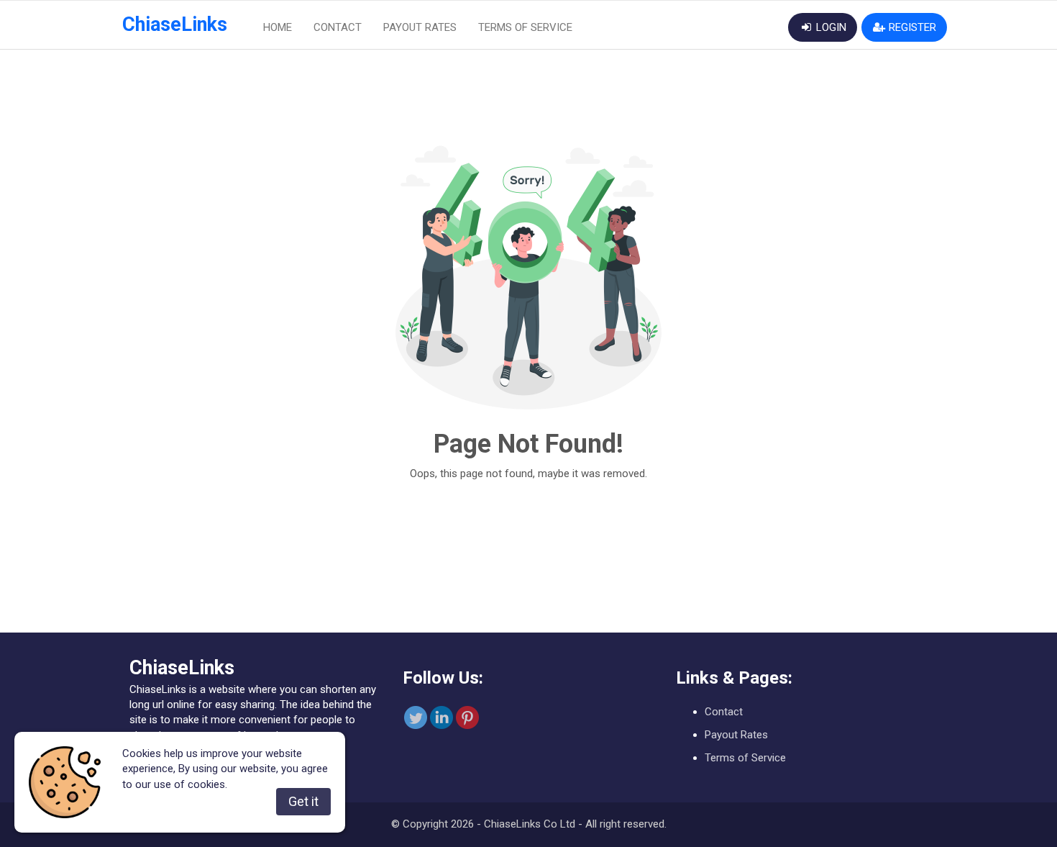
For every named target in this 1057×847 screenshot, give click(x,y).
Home (277, 27)
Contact (338, 27)
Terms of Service (525, 27)
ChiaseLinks (174, 24)
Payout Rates (420, 27)
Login (829, 27)
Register (911, 27)
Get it (303, 801)
